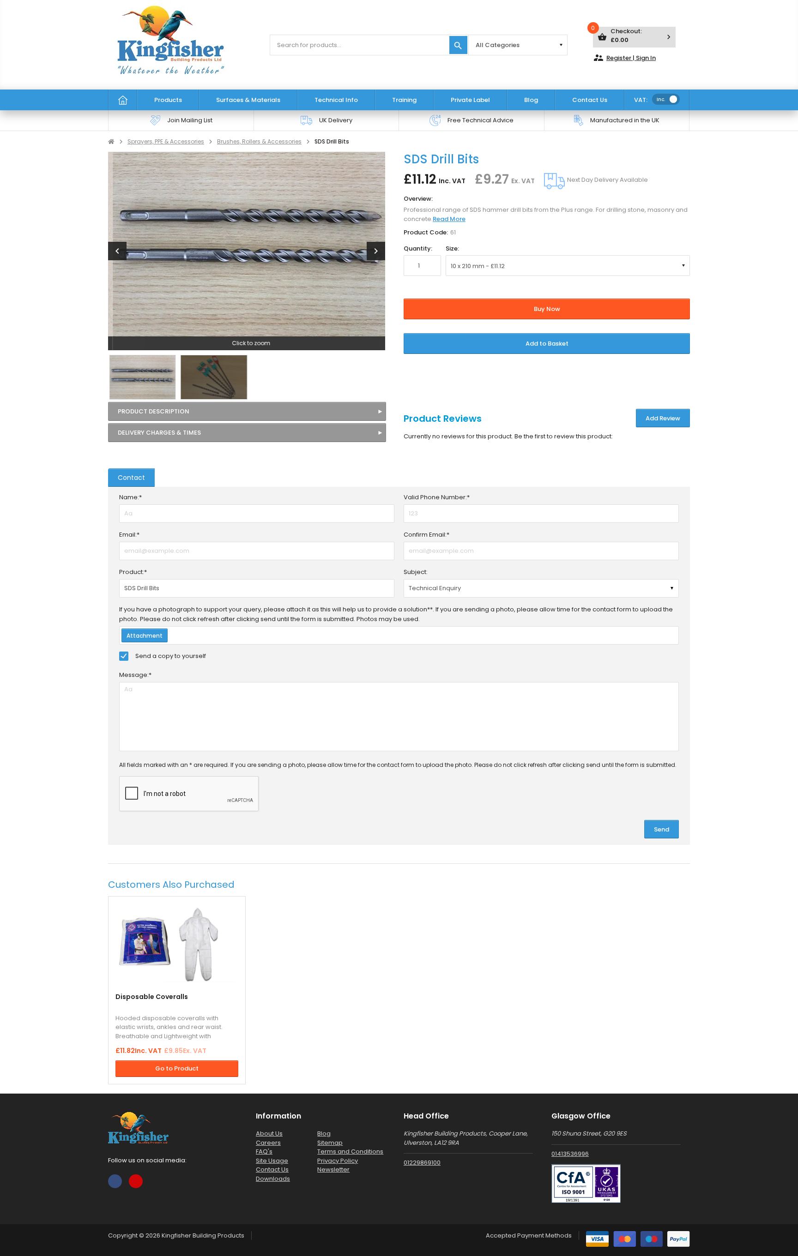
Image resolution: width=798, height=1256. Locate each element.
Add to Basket (547, 343)
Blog (531, 100)
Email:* (129, 534)
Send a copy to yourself (170, 656)
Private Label (470, 100)
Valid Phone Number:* (437, 497)
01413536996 (570, 1153)
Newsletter (333, 1169)
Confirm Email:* (426, 534)
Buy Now (547, 309)
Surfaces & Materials (248, 100)
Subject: (416, 572)
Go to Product (177, 1068)
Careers (268, 1142)
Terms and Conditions (350, 1151)
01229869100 (422, 1162)
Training (404, 100)
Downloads (273, 1178)
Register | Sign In (624, 57)
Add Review (663, 418)
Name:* (130, 497)
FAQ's (264, 1151)
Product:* (133, 572)
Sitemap (330, 1142)
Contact (131, 477)
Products (168, 100)
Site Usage (272, 1160)
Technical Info (336, 100)
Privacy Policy (337, 1160)
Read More (449, 219)
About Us (269, 1133)
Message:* (135, 674)
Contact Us (589, 100)
